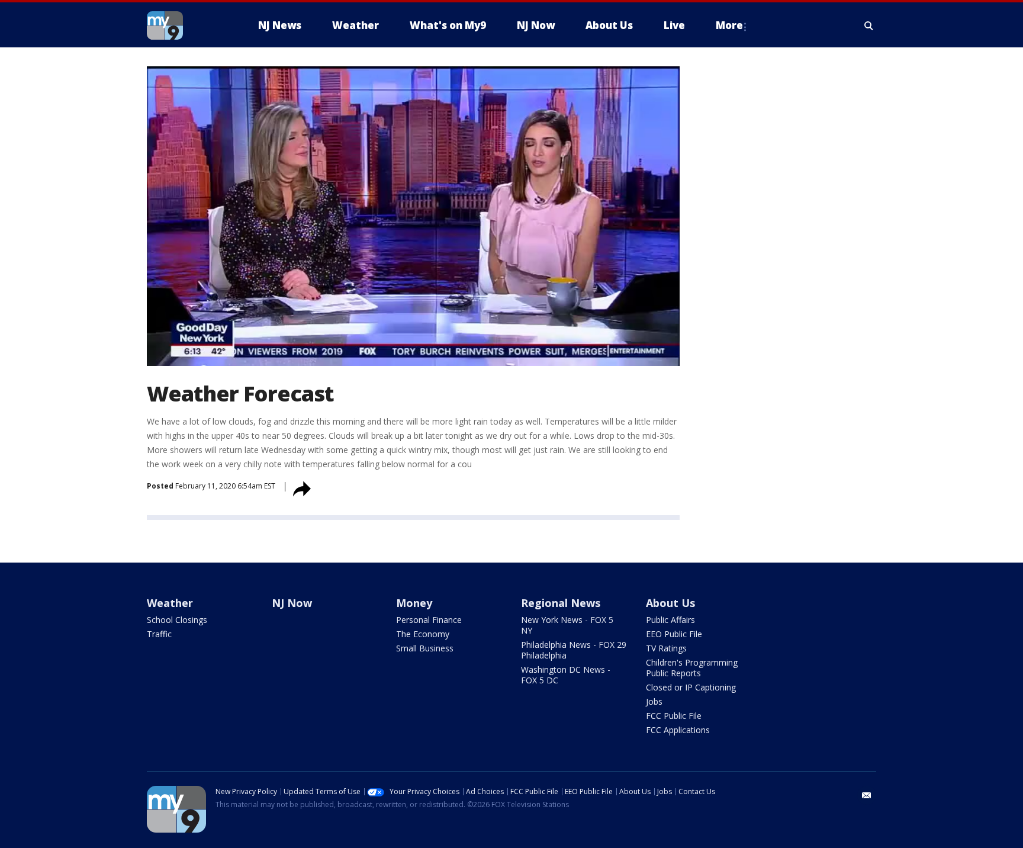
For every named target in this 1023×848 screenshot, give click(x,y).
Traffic (159, 634)
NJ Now (292, 603)
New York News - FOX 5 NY (567, 625)
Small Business (424, 648)
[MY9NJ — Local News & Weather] (186, 25)
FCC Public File (674, 715)
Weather (170, 603)
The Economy (422, 634)
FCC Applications (678, 729)
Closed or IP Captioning (691, 687)
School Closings (177, 619)
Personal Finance (429, 619)
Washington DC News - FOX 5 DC (565, 675)
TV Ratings (666, 648)
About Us (670, 603)
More (729, 25)
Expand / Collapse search (869, 25)
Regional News (560, 603)
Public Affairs (670, 619)
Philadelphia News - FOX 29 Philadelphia (573, 650)
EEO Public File (674, 634)
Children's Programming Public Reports (692, 668)
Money (414, 603)
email (866, 795)
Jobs (654, 701)
